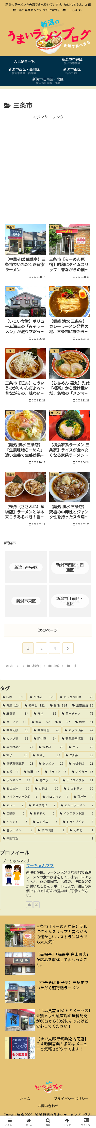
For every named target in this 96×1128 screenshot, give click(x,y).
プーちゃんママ (40, 865)
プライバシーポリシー (71, 1098)
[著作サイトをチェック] (29, 904)
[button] (86, 817)
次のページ (48, 630)
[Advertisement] (48, 168)
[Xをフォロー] (36, 904)
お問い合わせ (48, 1105)
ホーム (25, 1098)
